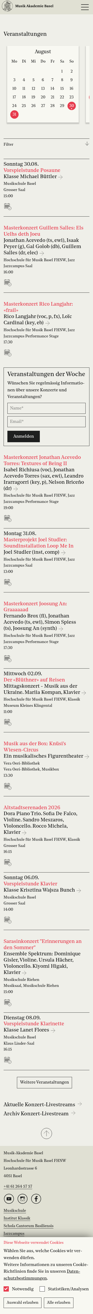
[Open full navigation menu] (85, 7)
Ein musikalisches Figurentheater (44, 756)
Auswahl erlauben (22, 1303)
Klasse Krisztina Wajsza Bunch (40, 890)
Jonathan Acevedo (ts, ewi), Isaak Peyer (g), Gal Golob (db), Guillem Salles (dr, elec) (42, 246)
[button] (46, 1134)
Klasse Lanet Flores (27, 1030)
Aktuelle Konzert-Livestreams (40, 1104)
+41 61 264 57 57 (18, 1187)
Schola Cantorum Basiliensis (28, 1226)
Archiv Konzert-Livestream (37, 1114)
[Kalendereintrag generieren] (9, 207)
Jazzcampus (14, 1234)
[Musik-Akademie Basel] (27, 7)
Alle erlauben (58, 1303)
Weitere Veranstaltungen (44, 1082)
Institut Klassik (17, 1218)
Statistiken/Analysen (68, 1289)
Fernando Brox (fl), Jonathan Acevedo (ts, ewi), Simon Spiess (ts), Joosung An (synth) (40, 622)
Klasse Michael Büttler (31, 176)
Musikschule (15, 1211)
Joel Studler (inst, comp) (32, 552)
